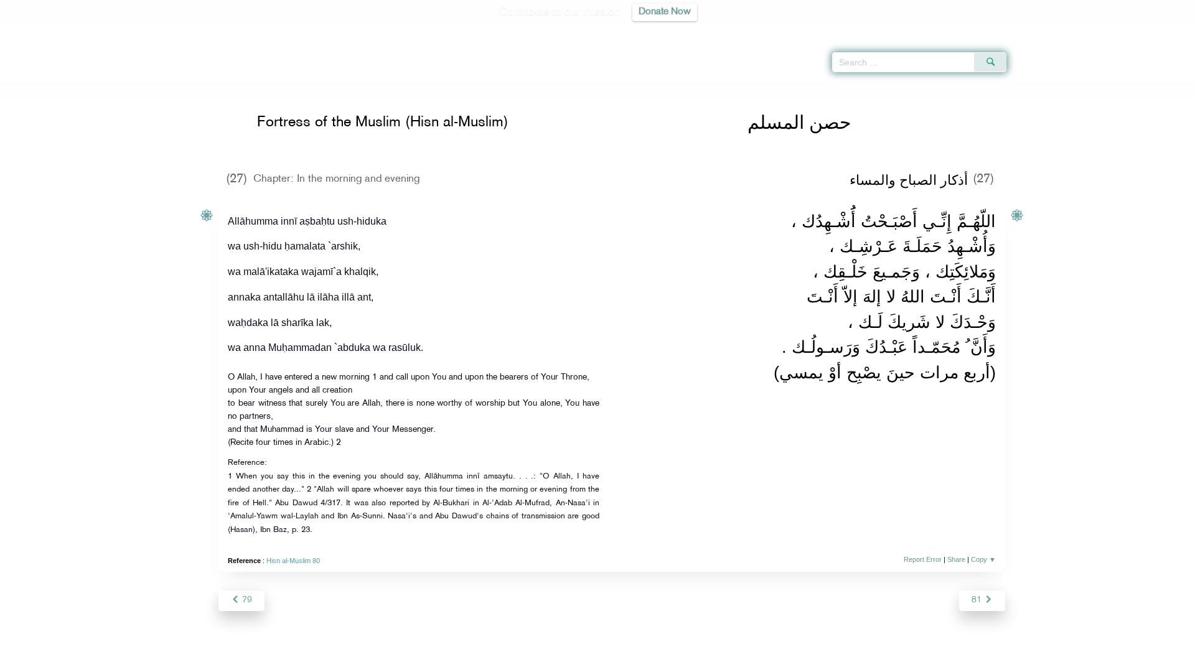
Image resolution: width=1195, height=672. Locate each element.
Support (540, 660)
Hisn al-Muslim (263, 89)
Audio (1164, 31)
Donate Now (665, 12)
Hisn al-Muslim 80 (293, 560)
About (471, 660)
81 (978, 600)
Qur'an (1040, 31)
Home (219, 89)
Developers (588, 660)
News (503, 660)
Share (956, 559)
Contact (635, 660)
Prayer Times (1121, 31)
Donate (675, 660)
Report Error (923, 559)
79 (246, 600)
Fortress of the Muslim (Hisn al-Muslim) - (393, 89)
